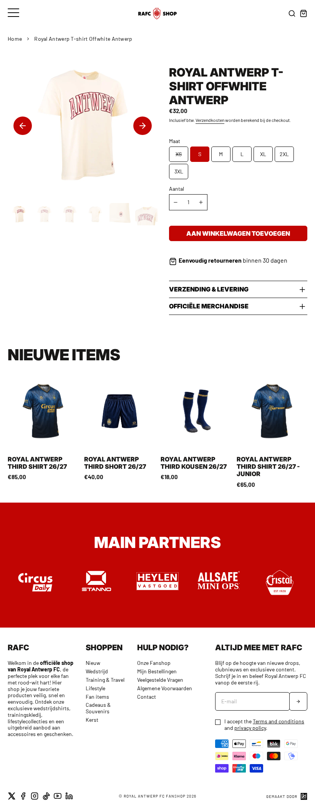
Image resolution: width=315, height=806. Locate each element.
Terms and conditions (278, 721)
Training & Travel (105, 679)
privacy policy (250, 727)
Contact (146, 696)
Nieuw (93, 662)
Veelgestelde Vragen (160, 679)
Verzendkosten (210, 120)
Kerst (92, 719)
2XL (284, 154)
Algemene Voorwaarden (164, 688)
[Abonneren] (298, 701)
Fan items (97, 696)
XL (263, 154)
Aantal (176, 189)
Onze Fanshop (154, 662)
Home (15, 38)
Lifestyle (95, 688)
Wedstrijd (97, 671)
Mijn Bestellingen (157, 671)
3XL (178, 171)
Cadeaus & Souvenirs (98, 707)
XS (179, 154)
